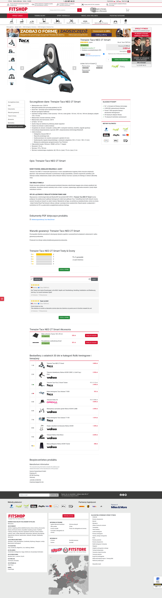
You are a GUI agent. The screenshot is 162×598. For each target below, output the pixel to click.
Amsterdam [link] (11, 552)
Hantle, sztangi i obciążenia (99, 535)
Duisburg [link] (30, 530)
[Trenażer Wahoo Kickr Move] (42, 436)
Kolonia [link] (10, 533)
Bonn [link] (32, 528)
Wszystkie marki (96, 564)
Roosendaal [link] (34, 552)
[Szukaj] (79, 10)
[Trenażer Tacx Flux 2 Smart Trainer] (42, 384)
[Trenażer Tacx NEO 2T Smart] (42, 365)
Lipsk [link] (13, 533)
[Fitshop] (18, 10)
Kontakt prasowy (73, 540)
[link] (94, 48)
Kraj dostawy (110, 1)
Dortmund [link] (14, 530)
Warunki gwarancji (13, 112)
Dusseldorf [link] (25, 530)
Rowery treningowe (97, 533)
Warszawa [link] (10, 523)
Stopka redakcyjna (17, 1)
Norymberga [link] (41, 533)
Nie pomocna (43, 295)
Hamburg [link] (15, 531)
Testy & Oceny (12, 116)
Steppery (94, 546)
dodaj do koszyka (121, 59)
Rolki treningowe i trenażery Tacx (45, 27)
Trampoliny (95, 527)
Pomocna (35, 295)
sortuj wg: (37, 279)
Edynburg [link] (32, 541)
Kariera (24, 1)
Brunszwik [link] (42, 528)
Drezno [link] (19, 530)
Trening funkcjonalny (97, 550)
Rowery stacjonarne (97, 519)
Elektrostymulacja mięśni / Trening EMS (102, 558)
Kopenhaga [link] (11, 569)
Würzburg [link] (10, 537)
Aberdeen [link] (10, 541)
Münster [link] (35, 533)
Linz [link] (24, 547)
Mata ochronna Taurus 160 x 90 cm (52, 334)
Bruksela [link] (16, 560)
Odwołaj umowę (68, 516)
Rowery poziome (96, 540)
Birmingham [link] (20, 541)
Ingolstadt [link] (26, 531)
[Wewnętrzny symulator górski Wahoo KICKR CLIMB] (42, 410)
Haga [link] (22, 552)
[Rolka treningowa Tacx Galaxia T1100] (42, 419)
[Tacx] (24, 41)
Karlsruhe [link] (31, 531)
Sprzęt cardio (17, 15)
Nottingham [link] (18, 543)
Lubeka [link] (17, 533)
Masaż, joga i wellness (89, 15)
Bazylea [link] (10, 556)
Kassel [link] (36, 531)
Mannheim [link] (23, 533)
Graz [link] (9, 547)
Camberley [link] (26, 541)
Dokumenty (11, 109)
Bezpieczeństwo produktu (15, 126)
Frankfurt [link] (39, 530)
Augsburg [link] (14, 528)
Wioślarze (95, 523)
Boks (93, 538)
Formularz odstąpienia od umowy (57, 531)
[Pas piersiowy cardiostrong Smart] (36, 342)
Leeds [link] (14, 541)
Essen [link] (34, 530)
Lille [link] (9, 565)
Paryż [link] (11, 565)
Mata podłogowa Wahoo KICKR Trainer (58, 444)
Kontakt (29, 1)
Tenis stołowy (96, 529)
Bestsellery (11, 123)
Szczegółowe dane (13, 102)
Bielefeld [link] (23, 528)
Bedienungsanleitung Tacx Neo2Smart (43, 219)
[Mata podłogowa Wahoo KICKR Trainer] (42, 445)
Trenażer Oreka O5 (52, 400)
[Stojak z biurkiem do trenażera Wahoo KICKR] (42, 427)
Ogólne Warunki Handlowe (57, 524)
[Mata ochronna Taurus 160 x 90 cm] (36, 335)
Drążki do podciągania (98, 556)
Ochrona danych (73, 524)
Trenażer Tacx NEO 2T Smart (55, 363)
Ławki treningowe (97, 531)
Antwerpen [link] (11, 560)
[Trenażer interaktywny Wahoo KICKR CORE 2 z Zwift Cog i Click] (42, 375)
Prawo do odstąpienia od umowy (77, 528)
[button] (12, 42)
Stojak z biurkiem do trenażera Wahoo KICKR (60, 426)
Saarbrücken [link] (22, 535)
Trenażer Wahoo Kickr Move (55, 435)
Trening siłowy (39, 15)
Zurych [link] (22, 556)
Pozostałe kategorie (117, 15)
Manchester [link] (11, 543)
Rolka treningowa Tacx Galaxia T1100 (58, 417)
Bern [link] (13, 556)
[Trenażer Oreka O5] (42, 401)
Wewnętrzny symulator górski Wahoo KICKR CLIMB (62, 409)
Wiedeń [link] (32, 547)
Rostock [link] (17, 535)
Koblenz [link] (41, 531)
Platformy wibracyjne (98, 560)
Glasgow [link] (37, 541)
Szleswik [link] (29, 535)
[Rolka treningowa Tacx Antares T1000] (42, 393)
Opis (9, 105)
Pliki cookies (54, 526)
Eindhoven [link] (27, 552)
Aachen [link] (10, 528)
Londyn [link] (42, 541)
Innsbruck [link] (13, 547)
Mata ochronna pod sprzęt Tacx (92, 55)
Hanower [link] (20, 531)
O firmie (10, 1)
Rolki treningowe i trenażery (29, 27)
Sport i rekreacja (63, 15)
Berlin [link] (19, 528)
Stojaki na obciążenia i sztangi (100, 548)
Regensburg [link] (11, 535)
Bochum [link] (28, 528)
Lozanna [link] (17, 556)
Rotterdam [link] (40, 552)
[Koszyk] (128, 10)
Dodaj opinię (64, 269)
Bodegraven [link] (18, 552)
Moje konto (124, 1)
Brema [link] (9, 530)
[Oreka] (52, 402)
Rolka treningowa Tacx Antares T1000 (58, 391)
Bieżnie (94, 521)
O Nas (70, 526)
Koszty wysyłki (54, 528)
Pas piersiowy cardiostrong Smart (51, 341)
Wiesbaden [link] (40, 535)
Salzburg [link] (27, 547)
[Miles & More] (119, 506)
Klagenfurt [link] (19, 547)
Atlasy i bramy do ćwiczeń (99, 525)
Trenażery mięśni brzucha (99, 552)
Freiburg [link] (10, 531)
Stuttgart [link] (34, 535)
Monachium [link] (29, 533)
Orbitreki (94, 517)
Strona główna (9, 27)
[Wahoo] (52, 377)
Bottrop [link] (37, 528)
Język (117, 1)
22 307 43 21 (142, 65)
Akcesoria (11, 119)
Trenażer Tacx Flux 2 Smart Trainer (57, 382)
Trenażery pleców (97, 554)
